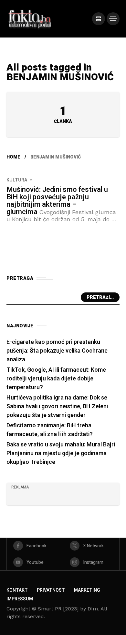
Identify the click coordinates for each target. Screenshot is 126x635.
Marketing (87, 590)
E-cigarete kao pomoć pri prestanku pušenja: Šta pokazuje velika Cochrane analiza (57, 351)
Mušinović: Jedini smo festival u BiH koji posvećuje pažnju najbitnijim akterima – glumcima (57, 200)
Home (13, 157)
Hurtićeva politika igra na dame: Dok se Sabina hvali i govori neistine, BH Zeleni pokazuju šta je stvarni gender (57, 406)
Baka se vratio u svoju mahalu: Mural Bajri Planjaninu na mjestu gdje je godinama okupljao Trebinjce (60, 453)
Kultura (16, 180)
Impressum (19, 599)
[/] (98, 18)
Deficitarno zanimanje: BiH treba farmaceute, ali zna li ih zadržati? (49, 430)
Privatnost (51, 590)
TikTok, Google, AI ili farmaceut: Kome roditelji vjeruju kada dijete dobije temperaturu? (56, 379)
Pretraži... (100, 297)
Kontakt (17, 590)
